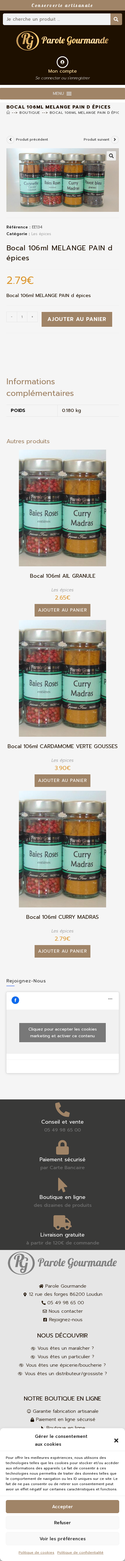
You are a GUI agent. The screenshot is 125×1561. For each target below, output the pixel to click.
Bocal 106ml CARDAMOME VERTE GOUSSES (63, 746)
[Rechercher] (116, 19)
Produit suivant (96, 139)
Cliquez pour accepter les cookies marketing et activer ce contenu (62, 1032)
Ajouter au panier (76, 319)
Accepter (62, 1507)
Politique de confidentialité (80, 1552)
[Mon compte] (62, 62)
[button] (116, 1440)
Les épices (41, 234)
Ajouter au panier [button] (62, 610)
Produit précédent (32, 139)
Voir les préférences (63, 1539)
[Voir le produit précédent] (10, 140)
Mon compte (62, 71)
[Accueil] (8, 112)
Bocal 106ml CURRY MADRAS (62, 917)
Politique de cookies (36, 1552)
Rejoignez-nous (26, 980)
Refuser (62, 1523)
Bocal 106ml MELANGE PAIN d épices (87, 112)
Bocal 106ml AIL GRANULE (62, 576)
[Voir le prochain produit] (115, 140)
